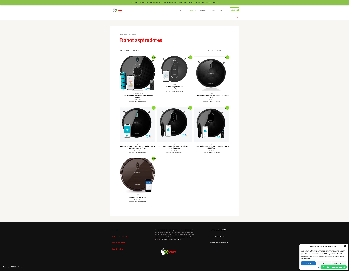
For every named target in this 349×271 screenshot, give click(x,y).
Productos (190, 10)
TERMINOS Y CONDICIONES (170, 239)
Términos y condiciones (119, 236)
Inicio (181, 10)
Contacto (213, 10)
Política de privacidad (118, 243)
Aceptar (308, 263)
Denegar (324, 263)
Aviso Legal (114, 230)
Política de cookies (117, 249)
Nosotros (202, 10)
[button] (345, 246)
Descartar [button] (215, 3)
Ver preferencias (339, 263)
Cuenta (221, 10)
